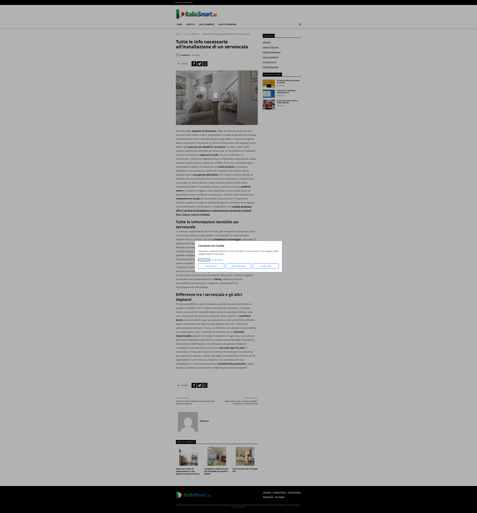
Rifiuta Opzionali (238, 266)
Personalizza (211, 266)
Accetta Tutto (265, 266)
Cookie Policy (204, 260)
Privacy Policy (217, 260)
